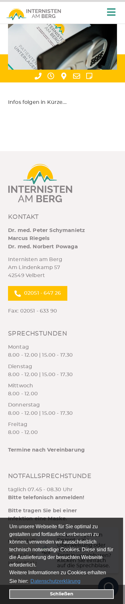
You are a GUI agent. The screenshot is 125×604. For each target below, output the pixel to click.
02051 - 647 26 (42, 293)
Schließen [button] (61, 594)
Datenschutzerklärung (55, 581)
